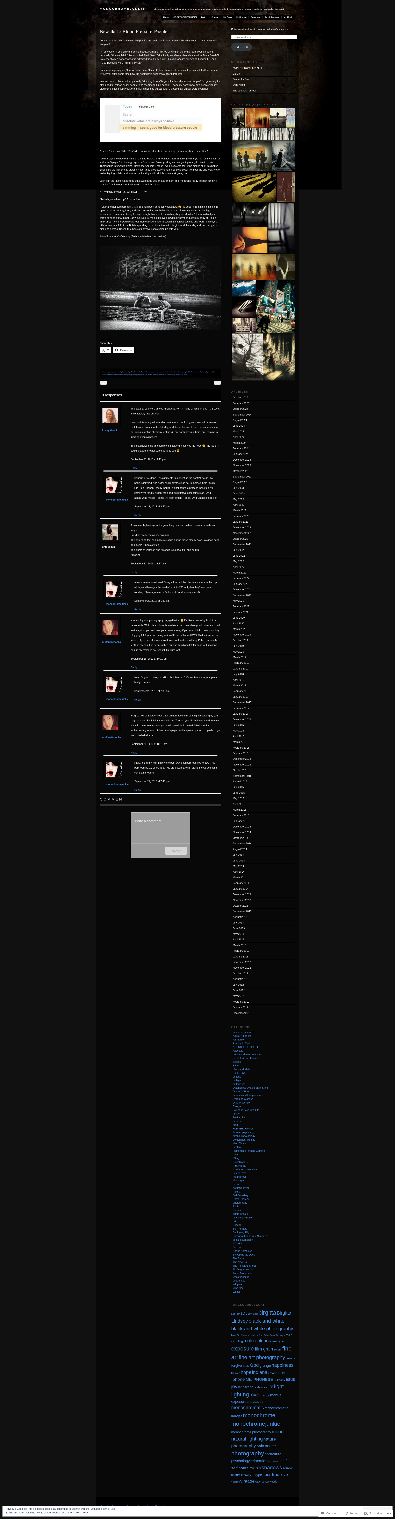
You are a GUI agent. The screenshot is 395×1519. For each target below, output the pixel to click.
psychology (240, 1461)
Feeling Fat (239, 1117)
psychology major (243, 1217)
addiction (235, 1314)
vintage (247, 1481)
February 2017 (241, 708)
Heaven (235, 1373)
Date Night (239, 84)
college (237, 1080)
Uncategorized (151, 372)
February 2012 (241, 1001)
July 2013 (238, 922)
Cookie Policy (80, 1512)
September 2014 (242, 843)
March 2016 (239, 742)
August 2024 (240, 420)
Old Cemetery (240, 1195)
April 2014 (238, 871)
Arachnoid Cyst (241, 1043)
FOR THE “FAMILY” (243, 1128)
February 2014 (241, 883)
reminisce (162, 374)
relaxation (259, 1460)
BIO (203, 17)
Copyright (255, 17)
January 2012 (240, 1007)
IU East (278, 1379)
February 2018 (241, 691)
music (236, 1184)
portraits (155, 374)
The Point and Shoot (244, 1265)
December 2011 (242, 1013)
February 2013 (241, 950)
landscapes (260, 1387)
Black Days (239, 1073)
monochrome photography (126, 374)
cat (232, 1341)
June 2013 (239, 928)
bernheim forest (176, 372)
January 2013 (240, 956)
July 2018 (238, 674)
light (279, 1386)
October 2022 (240, 538)
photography (240, 1202)
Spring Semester (242, 1251)
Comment (176, 851)
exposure (242, 1349)
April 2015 (238, 804)
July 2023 (238, 488)
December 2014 (242, 826)
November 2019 (242, 634)
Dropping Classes (243, 1099)
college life (239, 1084)
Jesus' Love (239, 1173)
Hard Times (239, 1143)
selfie (285, 1461)
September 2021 (242, 595)
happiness (283, 1365)
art (244, 1313)
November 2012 (242, 967)
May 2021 (238, 600)
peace (270, 1446)
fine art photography (262, 1357)
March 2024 (239, 442)
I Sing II (237, 1158)
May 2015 (238, 798)
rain (235, 1221)
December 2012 (242, 962)
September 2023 (242, 476)
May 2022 (238, 561)
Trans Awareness (242, 1273)
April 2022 (238, 567)
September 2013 (242, 911)
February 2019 (241, 662)
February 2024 (241, 448)
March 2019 (239, 657)
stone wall (179, 374)
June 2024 (239, 425)
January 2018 (240, 696)
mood (278, 1431)
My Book (227, 17)
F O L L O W (241, 47)
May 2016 (238, 730)
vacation (235, 1481)
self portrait (241, 1468)
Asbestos (238, 1050)
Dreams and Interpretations (248, 1095)
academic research (243, 1032)
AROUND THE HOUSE (246, 1047)
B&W (249, 1314)
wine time (238, 1288)
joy (234, 1386)
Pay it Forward (272, 17)
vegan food (239, 1280)
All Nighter (239, 1039)
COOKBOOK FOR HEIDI (185, 17)
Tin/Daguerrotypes (243, 1269)
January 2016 (240, 753)
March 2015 (239, 809)
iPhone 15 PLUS (278, 1373)
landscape (245, 1387)
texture (235, 1475)
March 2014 (239, 877)
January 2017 (240, 713)
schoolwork (274, 1461)
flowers (237, 1121)
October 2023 (240, 471)
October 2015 (240, 770)
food (235, 1124)
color (250, 1340)
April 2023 (238, 504)
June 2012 (239, 990)
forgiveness (240, 1366)
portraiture (273, 1454)
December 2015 (242, 758)
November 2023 (242, 465)
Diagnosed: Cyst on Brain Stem (250, 1087)
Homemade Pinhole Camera (249, 1150)
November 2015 (242, 764)
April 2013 (238, 939)
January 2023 (240, 521)
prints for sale (240, 1213)
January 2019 (240, 668)
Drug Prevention (242, 1102)
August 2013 (240, 917)
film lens (278, 1349)
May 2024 (238, 431)
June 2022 (239, 555)
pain (260, 1446)
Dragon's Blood (241, 1091)
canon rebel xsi (250, 1335)
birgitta (185, 372)
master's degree (255, 1402)
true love (280, 1474)
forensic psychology (244, 1136)
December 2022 (242, 527)
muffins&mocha (111, 642)
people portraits (141, 374)
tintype (257, 1475)
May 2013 (238, 934)
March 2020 (239, 629)
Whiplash (238, 1284)
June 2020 (239, 617)
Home (166, 17)
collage (237, 1076)
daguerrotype (275, 1341)
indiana (259, 1372)
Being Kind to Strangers (246, 1058)
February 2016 (241, 747)
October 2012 (240, 973)
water (258, 1481)
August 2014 (240, 849)
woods (273, 1481)
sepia (256, 1468)
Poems (237, 1210)
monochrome (112, 374)
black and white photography (198, 372)
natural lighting (241, 1188)
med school (239, 1176)
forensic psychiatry (243, 1132)
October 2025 (240, 397)
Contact (215, 17)
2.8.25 (236, 73)
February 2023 (241, 516)
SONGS (237, 1243)
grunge (265, 1365)
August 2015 (240, 781)
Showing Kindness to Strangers (250, 1236)
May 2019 (238, 651)
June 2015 (239, 792)
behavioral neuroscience (247, 1054)
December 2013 (242, 894)
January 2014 (240, 888)
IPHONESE (239, 1165)
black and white (241, 1069)
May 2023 (238, 499)
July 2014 (238, 854)
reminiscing (171, 374)
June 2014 (239, 860)
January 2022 (240, 584)
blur (240, 1335)
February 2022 (241, 578)
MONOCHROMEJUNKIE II (247, 68)
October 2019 (240, 640)
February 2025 (241, 403)
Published (241, 17)
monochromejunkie (117, 499)
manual (265, 1395)
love (254, 1394)
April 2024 (238, 437)
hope (246, 1372)
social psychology (243, 1239)
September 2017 (242, 702)
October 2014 (240, 838)
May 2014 (238, 866)
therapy (246, 1475)
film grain (264, 1349)
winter (265, 1481)
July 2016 (238, 725)
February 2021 (241, 606)
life (270, 1386)
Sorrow (237, 1247)
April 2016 (238, 736)
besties (237, 1061)
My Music (288, 17)
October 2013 (240, 905)
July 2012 (238, 984)
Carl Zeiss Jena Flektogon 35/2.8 (275, 1335)
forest (211, 372)
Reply (134, 468)
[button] (237, 118)
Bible (236, 1065)
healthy (237, 1147)
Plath (236, 1206)
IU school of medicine (245, 1169)
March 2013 (239, 945)
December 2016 (242, 719)
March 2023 (239, 510)
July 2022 (238, 550)
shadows (271, 1467)
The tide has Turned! (244, 90)
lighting (240, 1394)
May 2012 (238, 996)
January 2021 (240, 612)
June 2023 (239, 493)
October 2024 (240, 408)
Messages (238, 1180)
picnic (150, 374)
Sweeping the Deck (244, 1254)
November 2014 (242, 832)
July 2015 (238, 787)
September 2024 (242, 414)
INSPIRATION (240, 1162)
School (237, 1225)
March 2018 (239, 685)
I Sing (236, 1154)
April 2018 (238, 680)
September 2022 (242, 544)
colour (261, 1340)
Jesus (289, 1379)
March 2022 (239, 572)
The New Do (240, 1262)
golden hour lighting (244, 1139)
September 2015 (242, 776)
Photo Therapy (241, 1199)
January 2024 (240, 454)
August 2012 (240, 979)
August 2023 (240, 482)
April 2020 (238, 623)
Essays (237, 1106)
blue (233, 1335)
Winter (236, 1291)
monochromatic (247, 1407)
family (236, 1113)
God (254, 1365)
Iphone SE (241, 1379)
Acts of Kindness (242, 1036)
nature (236, 1191)
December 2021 (242, 589)
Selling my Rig (241, 1232)
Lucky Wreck (110, 430)
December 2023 (242, 459)
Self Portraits (240, 1228)
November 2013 (242, 900)
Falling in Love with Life (246, 1110)
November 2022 (242, 533)
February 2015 (241, 815)
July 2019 (238, 646)
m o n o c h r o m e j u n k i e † (123, 8)
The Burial (238, 1258)
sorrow (288, 1468)
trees (185, 374)
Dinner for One (241, 79)
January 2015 (240, 821)
